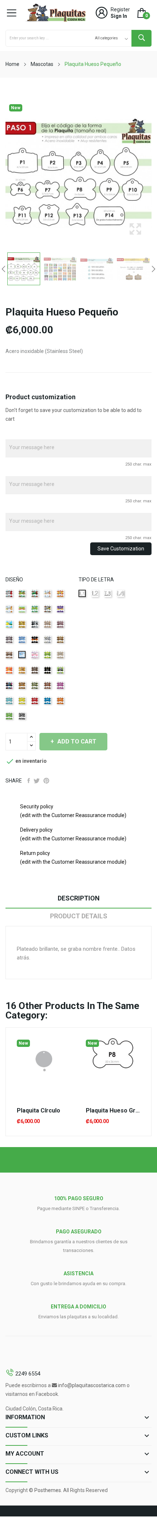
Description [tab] (79, 898)
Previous (3, 268)
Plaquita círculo (38, 1110)
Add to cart (76, 741)
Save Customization (120, 549)
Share (29, 780)
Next (153, 268)
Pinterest (46, 780)
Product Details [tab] (78, 916)
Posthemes (47, 1490)
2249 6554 (27, 1373)
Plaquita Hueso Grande (113, 1110)
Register (120, 9)
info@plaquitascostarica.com (92, 1385)
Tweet (37, 780)
